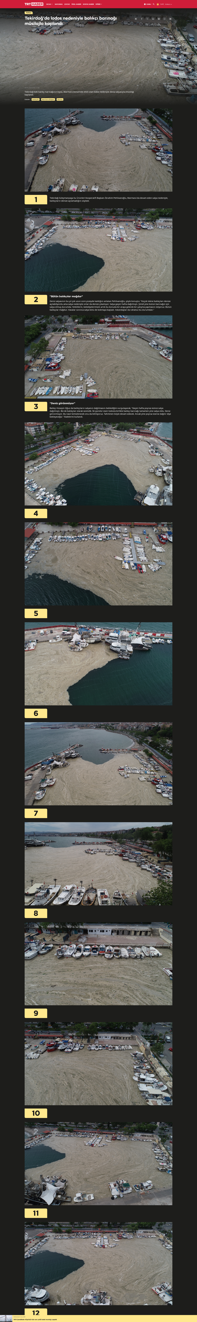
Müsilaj (59, 99)
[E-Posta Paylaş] (170, 19)
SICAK (48, 4)
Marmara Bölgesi (48, 99)
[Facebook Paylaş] (142, 19)
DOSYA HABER (88, 4)
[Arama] (154, 4)
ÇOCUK (67, 4)
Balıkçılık (35, 99)
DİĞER (98, 4)
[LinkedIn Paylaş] (153, 19)
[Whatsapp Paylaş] (165, 19)
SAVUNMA (59, 4)
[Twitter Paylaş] (147, 19)
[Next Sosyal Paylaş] (136, 19)
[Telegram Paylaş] (159, 19)
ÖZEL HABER (76, 4)
